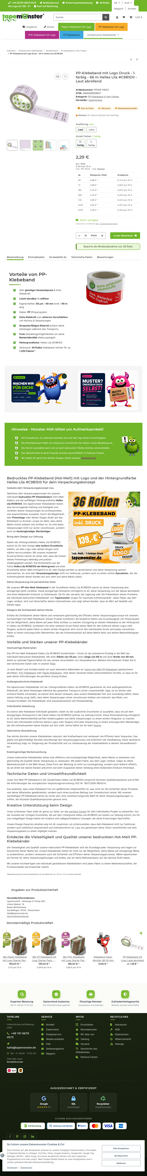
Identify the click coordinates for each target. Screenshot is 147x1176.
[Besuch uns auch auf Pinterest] (17, 1136)
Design (97, 725)
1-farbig (80, 143)
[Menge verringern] (79, 235)
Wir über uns (87, 1034)
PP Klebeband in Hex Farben (103, 96)
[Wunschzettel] (123, 17)
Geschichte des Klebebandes (86, 1050)
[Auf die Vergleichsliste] (58, 76)
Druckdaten (86, 1024)
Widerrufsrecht (122, 1039)
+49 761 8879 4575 (18, 1035)
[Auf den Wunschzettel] (65, 76)
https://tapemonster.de (18, 916)
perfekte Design (78, 811)
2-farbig (91, 143)
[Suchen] (105, 17)
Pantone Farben (89, 1057)
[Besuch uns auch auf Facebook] (10, 1136)
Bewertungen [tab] (105, 257)
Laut (80, 129)
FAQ (52, 663)
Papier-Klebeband (52, 672)
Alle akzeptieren (121, 1148)
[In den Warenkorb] (9, 69)
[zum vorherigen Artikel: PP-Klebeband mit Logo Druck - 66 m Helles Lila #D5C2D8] (131, 59)
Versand (101, 169)
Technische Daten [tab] (81, 257)
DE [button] (115, 2)
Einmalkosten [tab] (36, 257)
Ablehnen (121, 1163)
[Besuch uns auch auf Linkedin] (33, 1136)
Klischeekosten (88, 1029)
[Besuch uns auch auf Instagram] (25, 1136)
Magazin (118, 8)
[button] (117, 17)
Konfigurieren (121, 1155)
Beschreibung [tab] (15, 257)
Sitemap (119, 1043)
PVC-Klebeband (27, 672)
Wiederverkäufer (54, 1039)
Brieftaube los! (50, 2)
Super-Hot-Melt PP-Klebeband (101, 669)
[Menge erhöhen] (102, 235)
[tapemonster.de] (23, 17)
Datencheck (52, 1029)
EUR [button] (127, 2)
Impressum (120, 1024)
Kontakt (132, 8)
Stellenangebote (54, 1048)
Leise (91, 129)
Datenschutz (121, 1034)
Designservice (88, 458)
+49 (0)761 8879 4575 (23, 2)
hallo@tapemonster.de (21, 1047)
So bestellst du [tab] (58, 257)
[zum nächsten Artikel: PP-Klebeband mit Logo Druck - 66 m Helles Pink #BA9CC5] (137, 59)
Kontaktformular (15, 1062)
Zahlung (84, 1039)
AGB (117, 1029)
